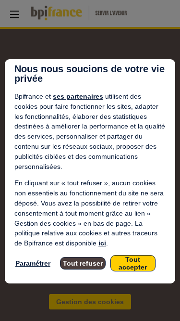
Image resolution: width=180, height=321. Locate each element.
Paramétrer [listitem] (32, 263)
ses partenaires (78, 96)
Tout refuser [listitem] (83, 263)
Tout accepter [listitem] (133, 263)
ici (102, 243)
